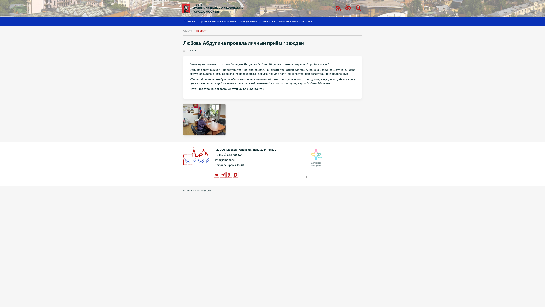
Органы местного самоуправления (218, 21)
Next (327, 177)
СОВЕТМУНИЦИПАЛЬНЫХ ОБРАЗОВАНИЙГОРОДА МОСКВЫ (218, 8)
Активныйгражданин (316, 164)
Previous (305, 177)
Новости (201, 30)
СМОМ (187, 30)
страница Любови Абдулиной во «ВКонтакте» (234, 89)
